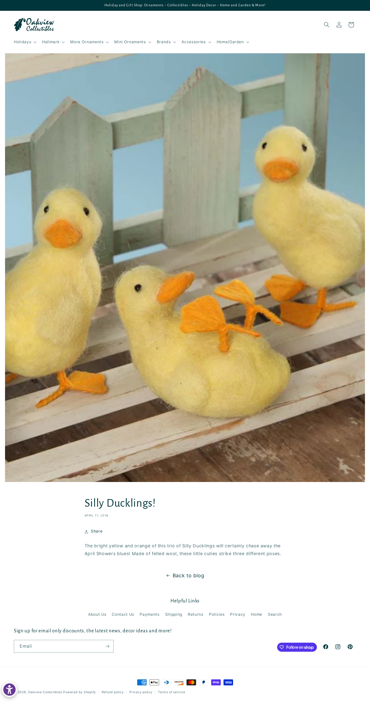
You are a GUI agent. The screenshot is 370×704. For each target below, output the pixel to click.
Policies (217, 614)
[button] (25, 42)
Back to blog (188, 576)
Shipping (173, 614)
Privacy (237, 614)
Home (256, 614)
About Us (97, 614)
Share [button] (96, 531)
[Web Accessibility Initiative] (9, 689)
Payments (149, 614)
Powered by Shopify (79, 692)
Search (275, 614)
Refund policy (113, 692)
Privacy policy (141, 692)
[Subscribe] (107, 646)
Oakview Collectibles (45, 692)
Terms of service (171, 692)
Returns (195, 614)
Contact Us (123, 614)
